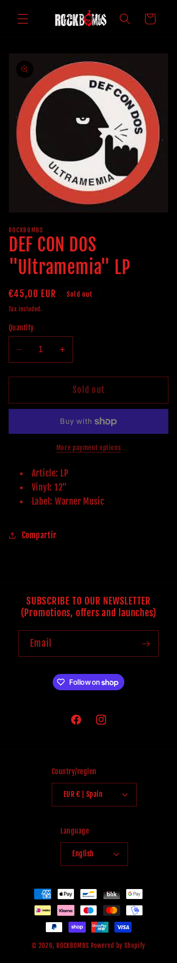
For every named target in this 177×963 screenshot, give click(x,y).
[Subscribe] (145, 643)
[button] (22, 18)
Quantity (21, 327)
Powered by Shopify (118, 945)
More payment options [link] (88, 447)
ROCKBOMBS (72, 945)
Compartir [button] (39, 535)
